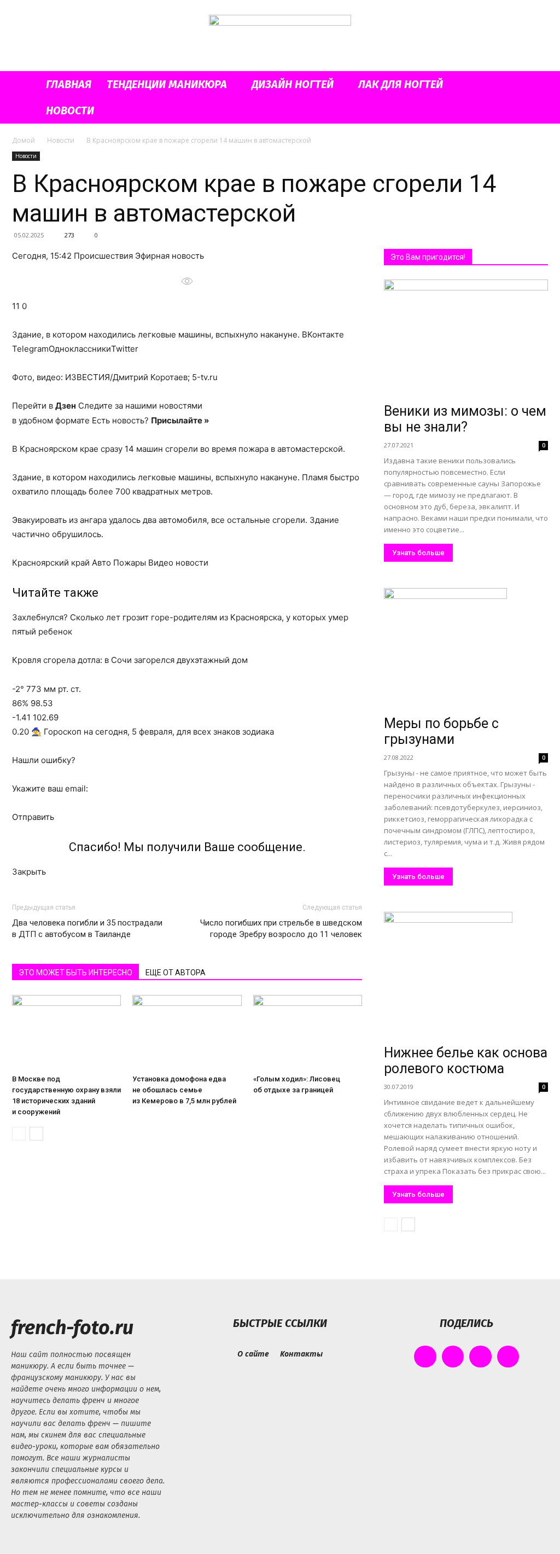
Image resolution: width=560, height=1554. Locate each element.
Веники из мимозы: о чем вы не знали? (465, 419)
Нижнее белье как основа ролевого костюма (465, 1060)
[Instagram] (453, 1357)
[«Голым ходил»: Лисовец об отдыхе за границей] (307, 1032)
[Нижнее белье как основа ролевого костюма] (466, 976)
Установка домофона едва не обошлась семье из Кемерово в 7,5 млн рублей (184, 1090)
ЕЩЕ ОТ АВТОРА (175, 972)
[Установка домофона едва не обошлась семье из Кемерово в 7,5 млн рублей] (186, 1032)
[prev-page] (19, 1133)
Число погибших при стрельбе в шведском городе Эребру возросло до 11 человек (281, 928)
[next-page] (36, 1133)
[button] (535, 85)
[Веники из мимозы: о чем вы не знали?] (466, 339)
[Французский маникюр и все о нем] (280, 36)
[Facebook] (425, 1357)
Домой (23, 140)
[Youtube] (508, 1357)
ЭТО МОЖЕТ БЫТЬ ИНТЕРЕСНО (75, 972)
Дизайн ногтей (293, 84)
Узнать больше (418, 553)
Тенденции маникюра (167, 84)
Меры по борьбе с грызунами (441, 731)
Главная (68, 84)
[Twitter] (480, 1357)
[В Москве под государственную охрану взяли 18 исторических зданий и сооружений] (66, 1032)
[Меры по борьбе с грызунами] (466, 649)
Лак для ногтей (400, 84)
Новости (70, 110)
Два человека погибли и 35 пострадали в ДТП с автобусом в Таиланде (87, 928)
